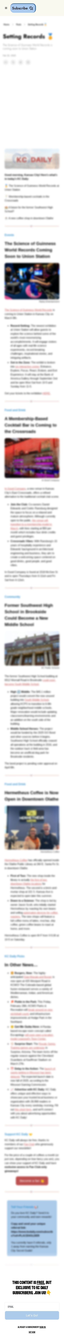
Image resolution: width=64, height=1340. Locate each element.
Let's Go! (32, 1315)
